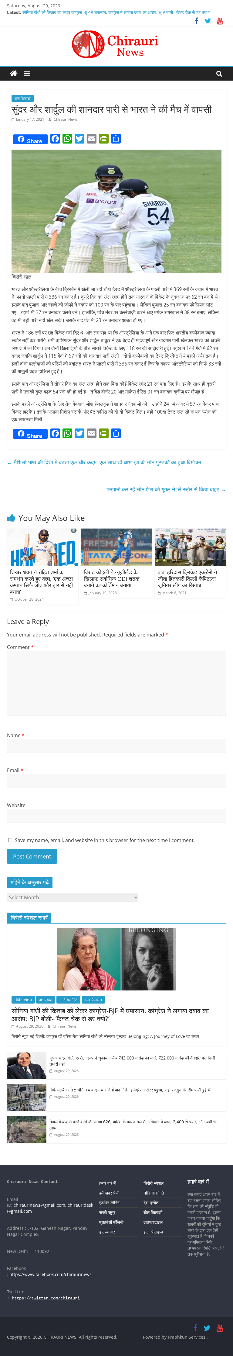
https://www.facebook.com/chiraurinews (50, 1274)
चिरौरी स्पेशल (23, 999)
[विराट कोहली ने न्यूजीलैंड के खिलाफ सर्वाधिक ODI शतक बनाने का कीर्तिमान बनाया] (116, 532)
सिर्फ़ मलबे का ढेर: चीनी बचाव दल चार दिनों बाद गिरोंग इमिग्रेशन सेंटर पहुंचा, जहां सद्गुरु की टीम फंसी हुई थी (130, 1090)
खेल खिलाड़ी (23, 98)
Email (15, 770)
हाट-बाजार (107, 1232)
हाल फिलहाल (93, 999)
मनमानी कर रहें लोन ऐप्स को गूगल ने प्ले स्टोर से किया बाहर (166, 489)
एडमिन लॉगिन (109, 1202)
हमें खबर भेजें (109, 1193)
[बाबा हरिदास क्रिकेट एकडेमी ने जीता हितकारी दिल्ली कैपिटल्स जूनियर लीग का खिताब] (190, 532)
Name (16, 735)
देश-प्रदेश (45, 999)
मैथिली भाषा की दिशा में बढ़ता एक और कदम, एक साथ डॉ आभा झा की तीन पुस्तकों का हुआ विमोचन (104, 462)
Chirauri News (66, 119)
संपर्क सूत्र (107, 1212)
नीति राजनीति (68, 999)
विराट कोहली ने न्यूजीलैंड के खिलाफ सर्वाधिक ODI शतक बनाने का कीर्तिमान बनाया (111, 578)
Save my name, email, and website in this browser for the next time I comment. (105, 840)
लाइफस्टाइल (153, 1222)
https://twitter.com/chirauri (46, 1298)
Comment (20, 647)
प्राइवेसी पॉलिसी (111, 1222)
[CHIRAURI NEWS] (14, 73)
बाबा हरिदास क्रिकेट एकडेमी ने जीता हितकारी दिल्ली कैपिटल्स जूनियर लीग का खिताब (187, 578)
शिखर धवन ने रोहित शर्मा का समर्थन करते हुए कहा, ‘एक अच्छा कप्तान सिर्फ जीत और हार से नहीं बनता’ (41, 581)
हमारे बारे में (107, 1183)
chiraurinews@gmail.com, (40, 1205)
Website (16, 805)
